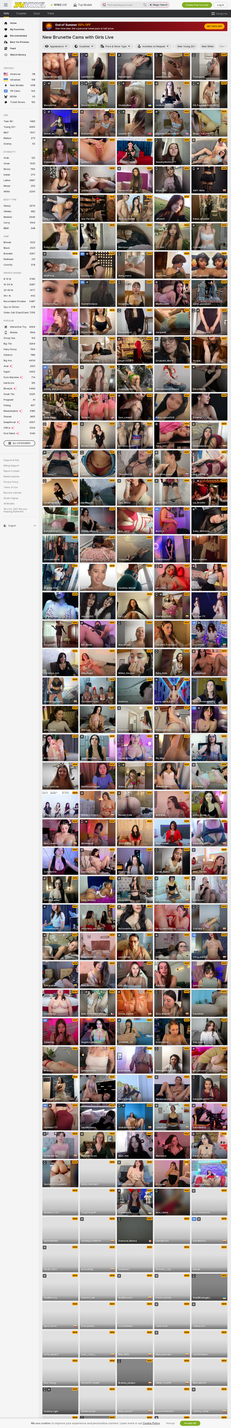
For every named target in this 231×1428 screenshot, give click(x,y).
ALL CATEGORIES (21, 443)
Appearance (57, 46)
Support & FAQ (11, 460)
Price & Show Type (116, 46)
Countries (84, 46)
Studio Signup (11, 498)
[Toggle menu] (6, 5)
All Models (9, 503)
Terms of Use (11, 487)
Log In (220, 5)
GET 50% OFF (214, 26)
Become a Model (12, 493)
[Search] (144, 4)
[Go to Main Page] (30, 5)
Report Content (11, 471)
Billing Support (11, 465)
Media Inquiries (11, 476)
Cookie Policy (151, 1423)
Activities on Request (153, 46)
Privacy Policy (11, 482)
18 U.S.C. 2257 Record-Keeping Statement (16, 510)
